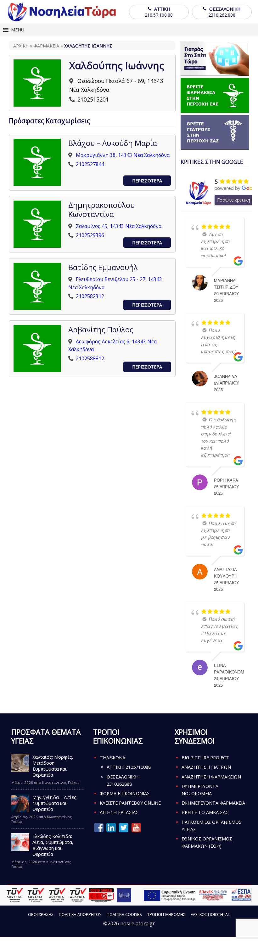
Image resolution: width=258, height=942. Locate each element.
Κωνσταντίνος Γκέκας (60, 782)
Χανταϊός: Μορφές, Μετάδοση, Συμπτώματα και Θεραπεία (52, 766)
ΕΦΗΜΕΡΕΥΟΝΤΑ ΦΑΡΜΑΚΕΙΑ (213, 803)
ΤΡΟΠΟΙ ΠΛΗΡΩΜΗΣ (166, 914)
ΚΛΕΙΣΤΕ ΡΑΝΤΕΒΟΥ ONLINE (130, 803)
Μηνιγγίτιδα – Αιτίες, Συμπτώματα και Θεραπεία (55, 803)
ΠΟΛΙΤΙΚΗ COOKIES (124, 914)
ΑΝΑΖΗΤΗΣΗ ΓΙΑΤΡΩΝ (206, 767)
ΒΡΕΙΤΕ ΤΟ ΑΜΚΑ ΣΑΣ (205, 812)
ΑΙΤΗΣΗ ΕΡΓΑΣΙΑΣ (119, 812)
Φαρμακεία (46, 46)
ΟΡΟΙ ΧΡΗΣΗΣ (40, 914)
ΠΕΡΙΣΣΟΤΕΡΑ (147, 181)
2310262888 (119, 784)
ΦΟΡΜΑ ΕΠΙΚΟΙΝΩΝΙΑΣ (125, 793)
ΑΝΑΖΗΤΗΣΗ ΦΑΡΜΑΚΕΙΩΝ (211, 777)
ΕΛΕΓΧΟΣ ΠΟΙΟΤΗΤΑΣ (210, 914)
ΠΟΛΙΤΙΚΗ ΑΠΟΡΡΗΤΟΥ (80, 914)
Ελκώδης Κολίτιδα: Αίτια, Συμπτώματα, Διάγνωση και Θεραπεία (52, 845)
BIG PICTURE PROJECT (205, 758)
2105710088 (138, 767)
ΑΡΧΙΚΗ (21, 46)
